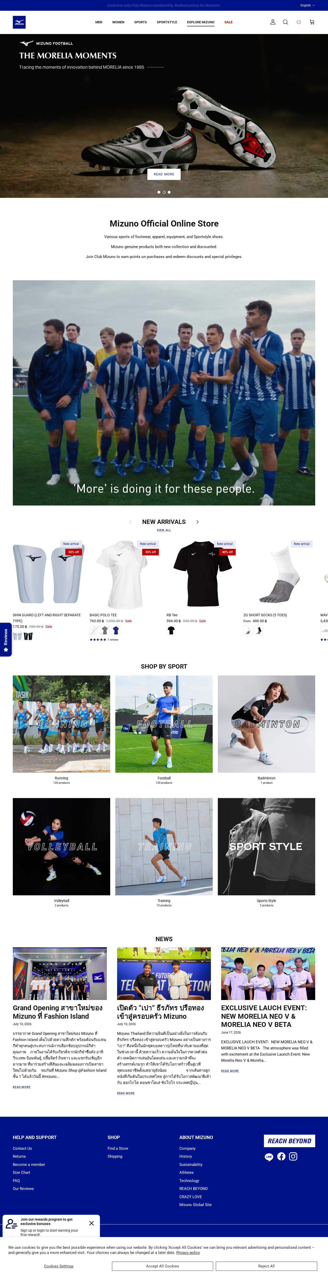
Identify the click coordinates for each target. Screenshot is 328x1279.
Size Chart (21, 1172)
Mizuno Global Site (195, 1204)
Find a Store (118, 1148)
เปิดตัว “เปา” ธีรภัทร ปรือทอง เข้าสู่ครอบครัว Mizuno (160, 1012)
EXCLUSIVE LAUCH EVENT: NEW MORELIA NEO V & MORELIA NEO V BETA (264, 1016)
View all (164, 530)
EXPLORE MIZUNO (200, 22)
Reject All (266, 1266)
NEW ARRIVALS (164, 521)
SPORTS (140, 22)
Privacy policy (188, 1252)
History (185, 1156)
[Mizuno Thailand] (19, 22)
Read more (21, 1087)
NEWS (164, 939)
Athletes (186, 1172)
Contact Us (22, 1148)
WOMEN (118, 22)
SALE (228, 22)
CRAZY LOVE (190, 1197)
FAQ (16, 1180)
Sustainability (190, 1164)
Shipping (115, 1156)
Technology (189, 1180)
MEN (98, 22)
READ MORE (164, 174)
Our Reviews (23, 1188)
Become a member (29, 1164)
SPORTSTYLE (167, 22)
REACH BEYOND (193, 1188)
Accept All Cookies (162, 1266)
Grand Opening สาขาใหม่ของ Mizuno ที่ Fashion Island (57, 1012)
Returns (19, 1156)
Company (187, 1148)
